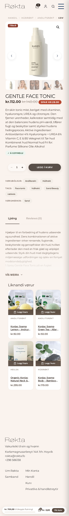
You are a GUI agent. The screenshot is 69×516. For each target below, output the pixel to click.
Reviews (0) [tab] (34, 218)
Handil (12, 18)
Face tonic (20, 188)
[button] (58, 27)
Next (57, 56)
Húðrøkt (27, 18)
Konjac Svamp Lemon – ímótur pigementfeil (20, 328)
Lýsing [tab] (12, 218)
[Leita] (53, 6)
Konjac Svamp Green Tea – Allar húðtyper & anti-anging (47, 328)
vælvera (11, 194)
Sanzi (27, 200)
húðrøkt (36, 188)
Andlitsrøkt (46, 18)
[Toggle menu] (61, 6)
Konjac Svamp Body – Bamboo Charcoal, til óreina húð (47, 379)
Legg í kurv (45, 167)
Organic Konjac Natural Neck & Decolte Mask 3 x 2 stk (20, 379)
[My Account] (45, 6)
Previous (12, 56)
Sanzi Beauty (52, 188)
